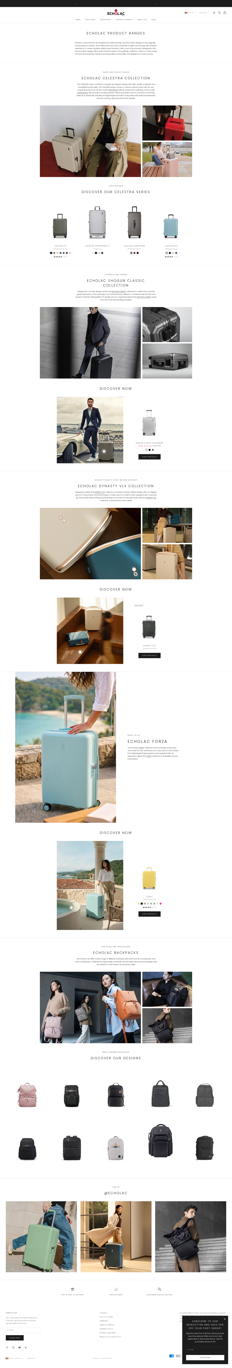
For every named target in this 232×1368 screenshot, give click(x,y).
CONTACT (104, 1313)
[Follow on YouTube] (19, 1347)
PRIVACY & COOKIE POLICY (110, 1337)
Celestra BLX (171, 246)
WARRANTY (104, 1321)
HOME (78, 20)
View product (149, 457)
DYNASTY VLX (99, 492)
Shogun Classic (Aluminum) (149, 443)
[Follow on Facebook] (7, 1347)
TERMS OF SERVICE (107, 1325)
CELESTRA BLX (82, 93)
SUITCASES (90, 20)
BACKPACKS (105, 20)
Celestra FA (60, 246)
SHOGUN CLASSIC (118, 291)
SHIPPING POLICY (106, 1329)
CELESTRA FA (113, 90)
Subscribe (205, 1357)
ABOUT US (142, 20)
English (203, 13)
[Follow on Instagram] (13, 1347)
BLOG (154, 20)
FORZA (141, 748)
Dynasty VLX (149, 646)
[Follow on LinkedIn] (26, 1347)
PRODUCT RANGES (124, 20)
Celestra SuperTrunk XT (97, 246)
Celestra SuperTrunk (134, 246)
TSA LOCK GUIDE (106, 1317)
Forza (149, 897)
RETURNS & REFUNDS (108, 1333)
